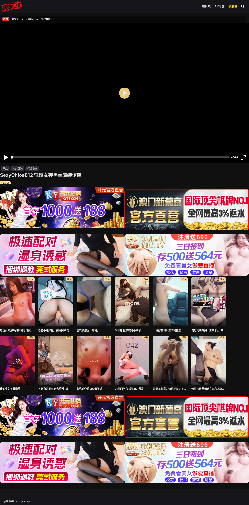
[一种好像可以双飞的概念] (170, 301)
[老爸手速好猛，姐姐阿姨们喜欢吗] (55, 301)
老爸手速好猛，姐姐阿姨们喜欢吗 (55, 330)
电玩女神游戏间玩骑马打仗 (15, 330)
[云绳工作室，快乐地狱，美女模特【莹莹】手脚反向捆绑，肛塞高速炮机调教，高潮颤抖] (170, 360)
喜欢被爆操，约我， (88, 330)
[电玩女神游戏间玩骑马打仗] (17, 301)
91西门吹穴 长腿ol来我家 (129, 388)
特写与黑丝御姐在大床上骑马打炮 (208, 388)
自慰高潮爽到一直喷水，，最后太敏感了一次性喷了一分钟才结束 (208, 330)
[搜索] (242, 6)
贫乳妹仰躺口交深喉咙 (89, 388)
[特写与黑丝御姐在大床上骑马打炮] (208, 360)
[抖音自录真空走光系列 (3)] (55, 360)
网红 (5, 168)
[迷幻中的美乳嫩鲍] (17, 360)
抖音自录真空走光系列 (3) (53, 388)
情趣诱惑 (32, 168)
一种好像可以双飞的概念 (167, 330)
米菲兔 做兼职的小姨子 (128, 330)
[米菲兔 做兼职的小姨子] (132, 301)
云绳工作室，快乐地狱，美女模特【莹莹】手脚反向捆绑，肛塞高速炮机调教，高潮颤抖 (170, 388)
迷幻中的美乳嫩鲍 (10, 388)
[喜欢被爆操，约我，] (94, 301)
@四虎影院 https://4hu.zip (17, 501)
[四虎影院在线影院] (11, 6)
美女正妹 (17, 168)
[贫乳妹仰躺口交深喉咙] (94, 360)
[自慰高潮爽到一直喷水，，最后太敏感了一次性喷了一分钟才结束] (208, 301)
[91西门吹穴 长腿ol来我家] (132, 360)
